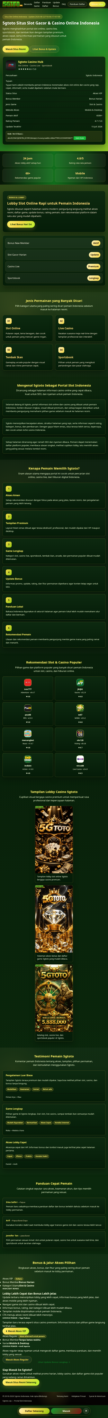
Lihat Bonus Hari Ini (21, 224)
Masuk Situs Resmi (16, 49)
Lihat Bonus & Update (44, 49)
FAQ (64, 4)
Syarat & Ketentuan (97, 1396)
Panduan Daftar (77, 4)
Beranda (28, 4)
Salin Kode (80, 138)
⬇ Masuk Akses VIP (16, 1331)
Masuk (66, 1411)
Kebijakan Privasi (79, 1396)
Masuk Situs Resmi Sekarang (21, 1382)
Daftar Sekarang (34, 1411)
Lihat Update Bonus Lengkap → (54, 1362)
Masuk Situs (97, 4)
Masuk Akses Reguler (17, 1359)
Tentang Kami (62, 1396)
